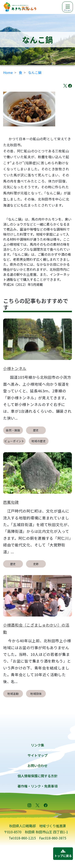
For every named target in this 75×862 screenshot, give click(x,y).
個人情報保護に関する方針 (38, 775)
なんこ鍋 (34, 72)
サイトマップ (38, 755)
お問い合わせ (38, 765)
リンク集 (37, 745)
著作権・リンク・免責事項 (38, 786)
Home (8, 72)
